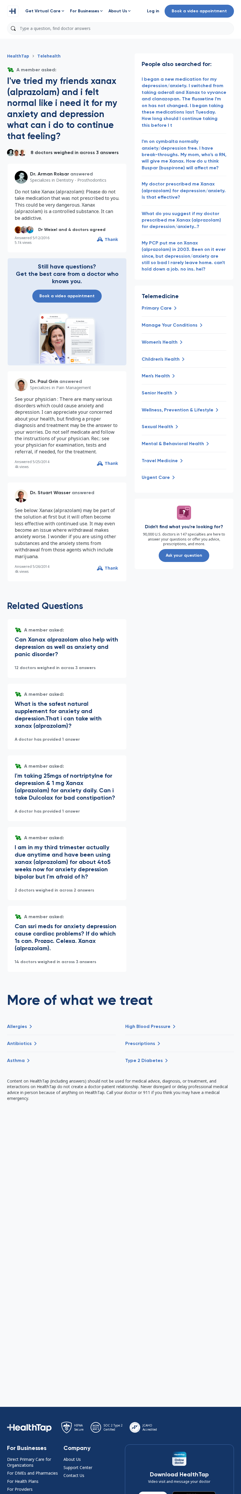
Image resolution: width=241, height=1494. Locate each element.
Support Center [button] (77, 1467)
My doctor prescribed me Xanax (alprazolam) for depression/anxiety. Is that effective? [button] (184, 190)
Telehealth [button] (49, 56)
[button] (13, 11)
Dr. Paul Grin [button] (44, 381)
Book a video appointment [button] (199, 11)
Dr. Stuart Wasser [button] (50, 492)
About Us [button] (72, 1459)
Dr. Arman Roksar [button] (49, 174)
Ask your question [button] (184, 555)
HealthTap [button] (18, 56)
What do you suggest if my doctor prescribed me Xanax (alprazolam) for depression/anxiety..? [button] (181, 220)
